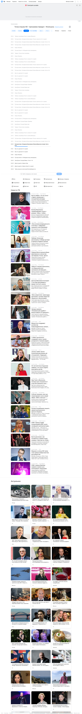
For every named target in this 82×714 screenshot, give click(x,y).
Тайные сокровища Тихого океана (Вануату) (25, 36)
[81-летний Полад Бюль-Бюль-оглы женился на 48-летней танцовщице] (20, 556)
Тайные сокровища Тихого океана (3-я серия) (25, 59)
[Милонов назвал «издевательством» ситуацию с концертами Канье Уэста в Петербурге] (41, 535)
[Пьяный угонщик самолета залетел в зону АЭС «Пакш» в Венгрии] (20, 577)
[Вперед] (80, 5)
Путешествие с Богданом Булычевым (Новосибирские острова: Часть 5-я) (32, 42)
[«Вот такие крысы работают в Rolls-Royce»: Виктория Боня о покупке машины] (20, 535)
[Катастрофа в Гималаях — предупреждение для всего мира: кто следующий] (20, 494)
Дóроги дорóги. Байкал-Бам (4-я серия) (24, 166)
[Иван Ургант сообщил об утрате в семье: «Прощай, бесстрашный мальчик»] (20, 515)
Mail (2, 713)
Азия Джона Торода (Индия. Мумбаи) (23, 84)
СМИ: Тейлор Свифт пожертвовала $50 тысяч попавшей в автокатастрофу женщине (40, 424)
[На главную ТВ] (4, 1)
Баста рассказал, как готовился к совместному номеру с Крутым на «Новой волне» (40, 438)
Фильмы (57, 30)
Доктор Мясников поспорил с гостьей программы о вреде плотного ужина (40, 282)
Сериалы (63, 30)
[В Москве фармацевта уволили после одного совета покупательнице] (61, 659)
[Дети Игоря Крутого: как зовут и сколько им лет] (41, 597)
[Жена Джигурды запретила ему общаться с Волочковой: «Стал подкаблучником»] (61, 618)
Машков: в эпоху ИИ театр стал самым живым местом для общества (40, 452)
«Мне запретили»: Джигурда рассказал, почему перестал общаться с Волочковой (40, 296)
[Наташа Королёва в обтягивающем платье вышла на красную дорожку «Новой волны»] (41, 556)
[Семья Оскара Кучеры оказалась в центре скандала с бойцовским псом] (61, 556)
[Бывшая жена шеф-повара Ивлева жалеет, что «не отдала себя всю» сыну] (41, 659)
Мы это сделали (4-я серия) (21, 73)
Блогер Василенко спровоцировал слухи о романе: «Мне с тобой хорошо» (38, 211)
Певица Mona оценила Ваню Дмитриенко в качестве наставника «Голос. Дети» (40, 254)
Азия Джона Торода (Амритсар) (22, 87)
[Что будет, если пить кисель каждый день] (61, 577)
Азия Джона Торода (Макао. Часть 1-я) (24, 160)
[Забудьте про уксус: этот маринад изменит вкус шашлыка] (20, 597)
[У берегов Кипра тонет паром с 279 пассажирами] (41, 680)
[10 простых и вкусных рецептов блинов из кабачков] (61, 639)
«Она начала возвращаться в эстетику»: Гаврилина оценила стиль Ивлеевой (40, 225)
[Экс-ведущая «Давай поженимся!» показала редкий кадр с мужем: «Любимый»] (61, 535)
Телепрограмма (14, 23)
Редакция (31, 713)
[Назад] (77, 5)
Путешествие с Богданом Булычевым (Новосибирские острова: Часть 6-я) (32, 44)
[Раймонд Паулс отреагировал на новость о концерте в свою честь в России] (41, 494)
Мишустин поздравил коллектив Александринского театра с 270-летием (40, 325)
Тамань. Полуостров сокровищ (22, 53)
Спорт (69, 30)
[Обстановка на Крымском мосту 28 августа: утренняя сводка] (20, 618)
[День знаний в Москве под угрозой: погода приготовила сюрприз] (20, 639)
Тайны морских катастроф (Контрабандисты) (25, 169)
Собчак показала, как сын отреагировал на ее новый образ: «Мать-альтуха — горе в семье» (39, 395)
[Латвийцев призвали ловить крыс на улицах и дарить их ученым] (61, 597)
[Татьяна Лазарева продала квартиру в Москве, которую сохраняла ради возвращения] (41, 701)
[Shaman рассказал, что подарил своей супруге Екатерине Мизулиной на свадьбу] (41, 639)
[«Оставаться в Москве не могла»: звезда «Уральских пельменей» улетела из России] (20, 659)
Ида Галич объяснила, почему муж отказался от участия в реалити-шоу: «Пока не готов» (39, 381)
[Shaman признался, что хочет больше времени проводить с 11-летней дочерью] (61, 494)
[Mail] (2, 1)
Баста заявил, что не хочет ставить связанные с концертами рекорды (39, 197)
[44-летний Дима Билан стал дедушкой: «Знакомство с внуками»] (41, 618)
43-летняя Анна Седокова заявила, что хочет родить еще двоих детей (39, 367)
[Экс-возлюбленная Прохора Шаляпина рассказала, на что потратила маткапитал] (61, 515)
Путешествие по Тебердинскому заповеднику (25, 50)
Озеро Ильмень (18, 47)
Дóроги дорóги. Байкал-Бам (21, 163)
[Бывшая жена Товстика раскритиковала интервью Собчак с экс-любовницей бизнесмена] (20, 680)
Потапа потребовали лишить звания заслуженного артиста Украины (40, 410)
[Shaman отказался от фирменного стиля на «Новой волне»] (20, 701)
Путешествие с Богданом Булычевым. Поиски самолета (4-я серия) (31, 39)
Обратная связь (77, 713)
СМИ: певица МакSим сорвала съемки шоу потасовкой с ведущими (39, 466)
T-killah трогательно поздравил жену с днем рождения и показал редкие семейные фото (40, 339)
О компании (6, 713)
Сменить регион (59, 27)
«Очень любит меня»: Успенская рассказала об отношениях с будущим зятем (39, 353)
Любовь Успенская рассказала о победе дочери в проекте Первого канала (40, 239)
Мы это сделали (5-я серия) (21, 76)
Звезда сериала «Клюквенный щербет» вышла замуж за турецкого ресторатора (40, 310)
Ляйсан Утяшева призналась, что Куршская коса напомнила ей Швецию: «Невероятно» (40, 268)
